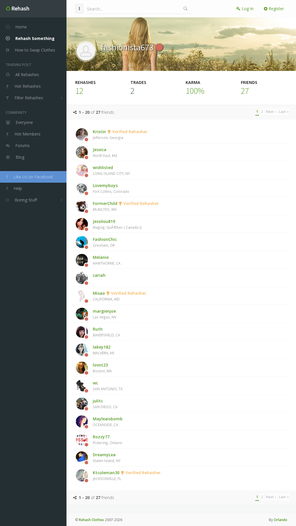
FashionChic (105, 242)
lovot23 (102, 367)
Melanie (107, 259)
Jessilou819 (117, 224)
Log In (247, 8)
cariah (99, 275)
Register (275, 8)
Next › (271, 111)
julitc (105, 403)
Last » (284, 111)
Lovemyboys (111, 188)
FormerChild (126, 206)
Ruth (106, 331)
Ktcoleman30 (127, 475)
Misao (119, 295)
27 (245, 90)
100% (195, 90)
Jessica (105, 152)
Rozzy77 (107, 439)
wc (108, 385)
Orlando (280, 519)
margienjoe (104, 313)
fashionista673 (128, 47)
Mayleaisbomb (108, 421)
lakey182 (103, 349)
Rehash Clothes (91, 519)
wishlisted (111, 170)
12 (79, 90)
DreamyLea (107, 457)
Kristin (120, 134)
